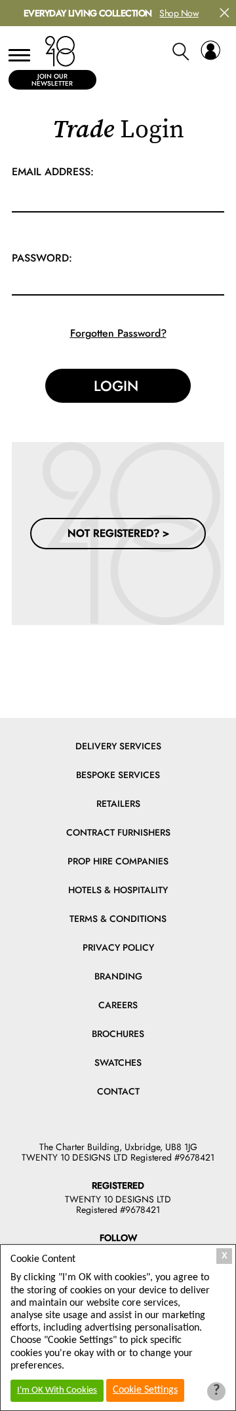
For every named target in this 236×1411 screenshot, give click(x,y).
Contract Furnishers (118, 832)
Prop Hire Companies (118, 861)
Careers (118, 1005)
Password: (42, 257)
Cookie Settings (145, 1390)
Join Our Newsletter (52, 79)
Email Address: (53, 171)
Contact (118, 1091)
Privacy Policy (118, 947)
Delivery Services (118, 746)
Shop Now (179, 13)
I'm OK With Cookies (57, 1390)
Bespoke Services (118, 774)
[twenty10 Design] (60, 51)
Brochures (118, 1033)
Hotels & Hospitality (118, 889)
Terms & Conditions (118, 918)
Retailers (118, 803)
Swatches (118, 1062)
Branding (118, 976)
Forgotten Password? (118, 333)
